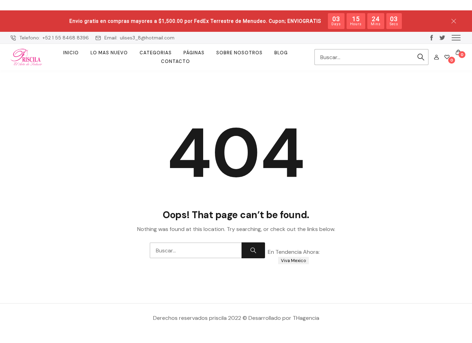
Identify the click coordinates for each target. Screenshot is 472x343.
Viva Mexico (293, 260)
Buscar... (420, 57)
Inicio (71, 53)
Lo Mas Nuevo (109, 53)
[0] (447, 57)
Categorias (156, 53)
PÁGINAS (194, 53)
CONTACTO (175, 61)
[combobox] (363, 57)
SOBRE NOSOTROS (239, 53)
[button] (456, 37)
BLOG (281, 53)
